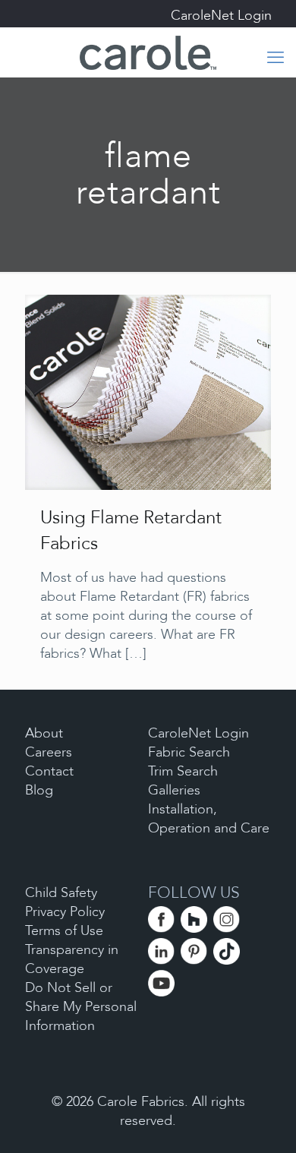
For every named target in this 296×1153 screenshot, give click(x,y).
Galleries (174, 790)
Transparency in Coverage (71, 959)
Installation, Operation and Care (208, 819)
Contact (49, 771)
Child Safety (61, 892)
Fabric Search (189, 752)
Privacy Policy (65, 911)
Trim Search (183, 771)
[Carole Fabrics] (148, 52)
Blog (39, 790)
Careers (48, 752)
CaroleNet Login (221, 15)
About (44, 733)
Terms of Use (64, 930)
